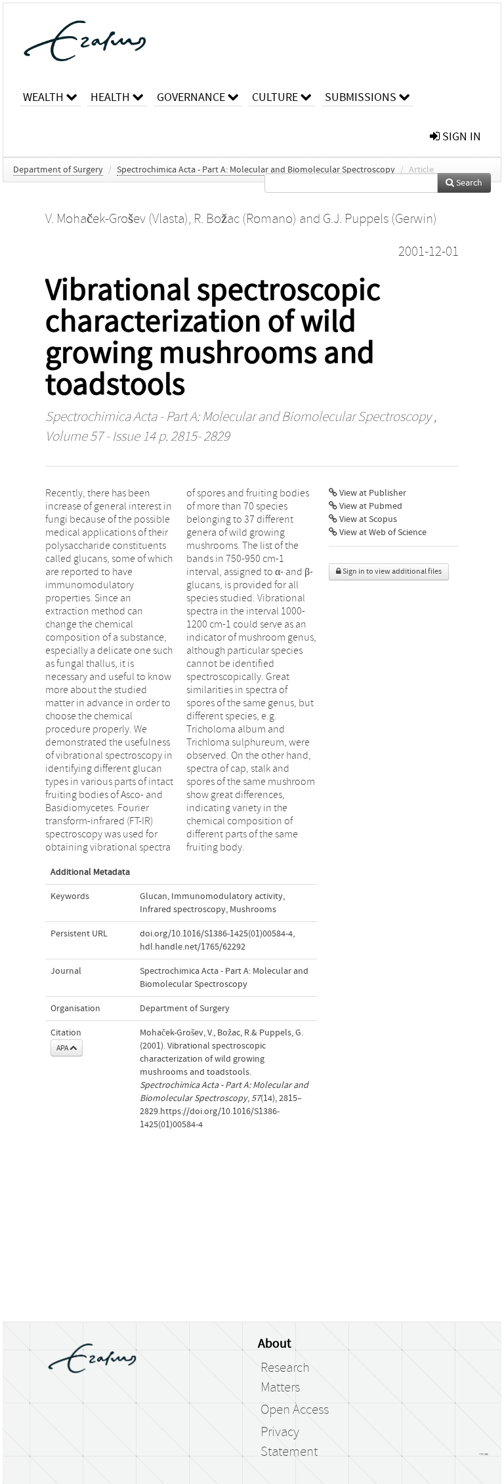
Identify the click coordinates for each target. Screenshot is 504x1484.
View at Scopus (367, 519)
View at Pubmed (369, 506)
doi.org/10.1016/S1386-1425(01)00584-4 (216, 934)
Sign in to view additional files (391, 571)
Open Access (295, 1410)
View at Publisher (371, 493)
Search (468, 183)
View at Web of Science (382, 532)
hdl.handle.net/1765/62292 (192, 947)
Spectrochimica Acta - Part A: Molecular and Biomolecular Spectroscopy (256, 170)
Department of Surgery (58, 170)
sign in (460, 137)
